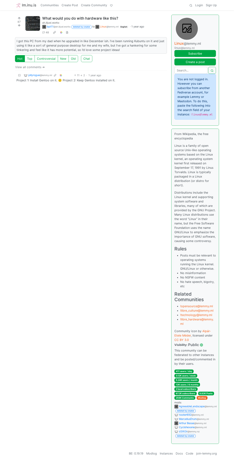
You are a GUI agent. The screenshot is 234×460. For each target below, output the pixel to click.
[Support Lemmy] (111, 5)
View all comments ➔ (30, 67)
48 (47, 32)
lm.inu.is (29, 5)
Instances (166, 453)
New (63, 58)
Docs (179, 453)
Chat (86, 58)
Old (73, 58)
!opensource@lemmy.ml (196, 306)
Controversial (46, 58)
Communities (50, 5)
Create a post (195, 62)
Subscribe (195, 53)
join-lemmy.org (206, 453)
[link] (54, 32)
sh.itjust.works (50, 22)
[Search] (191, 5)
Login (199, 5)
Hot (19, 58)
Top (29, 58)
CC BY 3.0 (181, 340)
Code (189, 453)
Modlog (202, 397)
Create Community (94, 5)
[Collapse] (19, 75)
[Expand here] (32, 23)
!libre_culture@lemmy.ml (197, 310)
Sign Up (211, 5)
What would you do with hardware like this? (80, 18)
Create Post (70, 5)
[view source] (67, 32)
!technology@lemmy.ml (196, 315)
